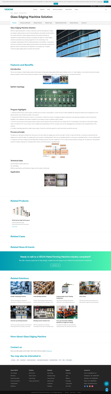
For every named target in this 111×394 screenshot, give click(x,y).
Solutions (42, 9)
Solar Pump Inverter (31, 360)
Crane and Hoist (50, 378)
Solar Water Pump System (42, 360)
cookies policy (100, 1)
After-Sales (68, 386)
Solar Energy (50, 373)
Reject (56, 3)
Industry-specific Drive (34, 381)
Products (35, 9)
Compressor (50, 383)
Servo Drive (23, 360)
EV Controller (69, 360)
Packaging (49, 386)
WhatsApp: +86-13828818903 (91, 378)
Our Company (14, 373)
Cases (67, 375)
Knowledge (68, 381)
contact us (49, 351)
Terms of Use (73, 392)
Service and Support (57, 9)
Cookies (79, 392)
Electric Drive (32, 373)
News (48, 9)
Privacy (66, 392)
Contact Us (55, 265)
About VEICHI (68, 9)
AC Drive (13, 360)
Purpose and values (15, 378)
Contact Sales (69, 383)
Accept (106, 1)
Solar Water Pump (53, 360)
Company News (14, 383)
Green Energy (32, 378)
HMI (63, 360)
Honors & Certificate (15, 381)
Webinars (68, 378)
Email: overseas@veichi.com (90, 373)
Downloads (68, 373)
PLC (36, 112)
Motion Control (32, 375)
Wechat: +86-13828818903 (90, 381)
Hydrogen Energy (51, 375)
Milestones (13, 375)
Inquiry (76, 9)
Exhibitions (13, 386)
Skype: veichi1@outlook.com (90, 383)
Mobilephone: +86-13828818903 (91, 375)
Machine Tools (50, 381)
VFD (18, 360)
